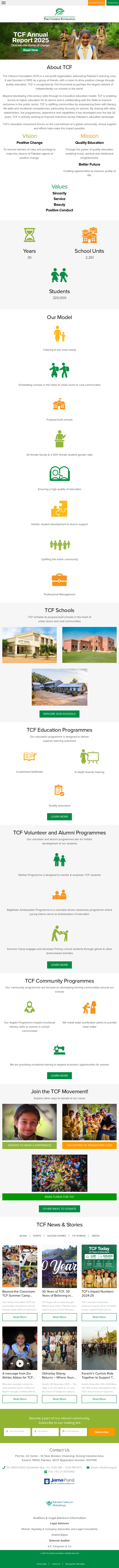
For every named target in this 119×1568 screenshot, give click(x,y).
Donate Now (113, 3)
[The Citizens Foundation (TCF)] (59, 14)
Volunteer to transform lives (89, 1145)
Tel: (8, 1467)
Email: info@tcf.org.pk (104, 1467)
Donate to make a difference (29, 1145)
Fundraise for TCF (96, 3)
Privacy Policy (41, 1564)
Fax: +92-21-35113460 (61, 1471)
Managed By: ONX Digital (75, 1564)
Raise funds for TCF (59, 1197)
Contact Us (56, 1564)
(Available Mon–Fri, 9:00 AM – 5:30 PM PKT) (54, 1467)
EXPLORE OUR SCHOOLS (59, 714)
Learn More (59, 816)
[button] (115, 41)
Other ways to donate (59, 1208)
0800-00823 (18, 1467)
